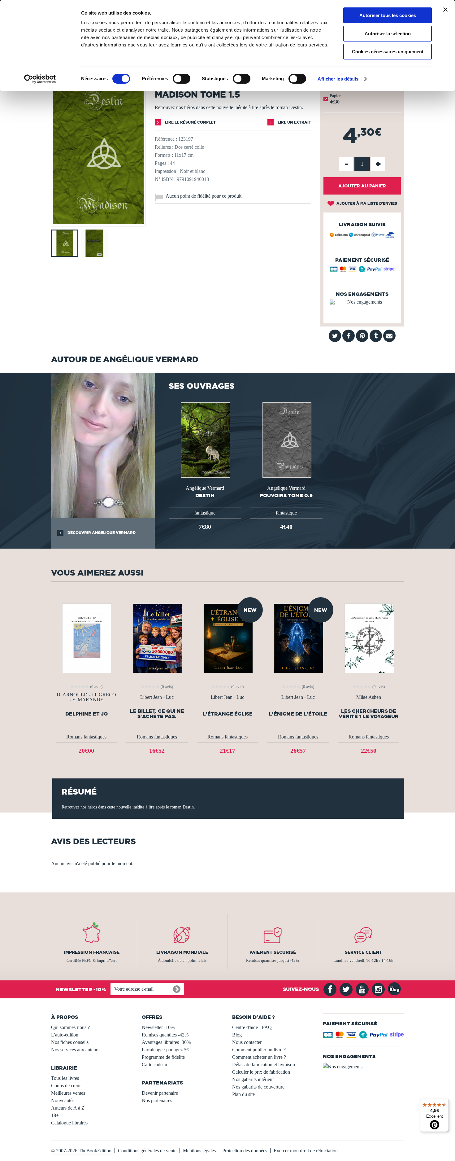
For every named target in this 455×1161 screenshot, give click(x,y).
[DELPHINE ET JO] (86, 637)
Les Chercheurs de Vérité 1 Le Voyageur (369, 713)
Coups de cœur (66, 1085)
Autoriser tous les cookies (387, 15)
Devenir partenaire (160, 1093)
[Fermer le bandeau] (445, 9)
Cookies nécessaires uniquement (387, 51)
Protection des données (244, 1150)
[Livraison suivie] (362, 236)
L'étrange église (228, 713)
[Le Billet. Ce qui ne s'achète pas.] (157, 637)
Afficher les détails (338, 78)
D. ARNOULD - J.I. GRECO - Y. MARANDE (86, 697)
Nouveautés (62, 1100)
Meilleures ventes (68, 1093)
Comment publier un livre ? (259, 1049)
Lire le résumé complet (190, 122)
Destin (204, 495)
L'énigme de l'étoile (298, 713)
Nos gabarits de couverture (258, 1086)
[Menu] (445, 1102)
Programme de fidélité (163, 1057)
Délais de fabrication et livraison (263, 1064)
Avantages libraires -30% (166, 1042)
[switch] (181, 79)
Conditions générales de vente (147, 1150)
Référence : (166, 139)
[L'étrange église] (227, 637)
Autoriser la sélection (388, 33)
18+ (55, 1115)
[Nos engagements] (362, 302)
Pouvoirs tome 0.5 (286, 495)
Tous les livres (65, 1078)
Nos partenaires (157, 1100)
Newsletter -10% (158, 1027)
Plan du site (243, 1094)
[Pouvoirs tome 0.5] (286, 439)
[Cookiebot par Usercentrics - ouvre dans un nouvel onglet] (40, 79)
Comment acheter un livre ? (259, 1057)
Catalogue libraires (69, 1122)
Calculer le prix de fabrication (261, 1072)
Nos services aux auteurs (75, 1049)
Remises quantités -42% (165, 1034)
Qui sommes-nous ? (70, 1027)
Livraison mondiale (182, 952)
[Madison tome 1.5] (98, 222)
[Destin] (205, 439)
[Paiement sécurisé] (362, 270)
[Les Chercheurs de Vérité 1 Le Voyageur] (368, 637)
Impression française (91, 952)
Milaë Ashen (368, 697)
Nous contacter (247, 1042)
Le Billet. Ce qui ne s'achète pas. (157, 713)
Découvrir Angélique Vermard (101, 533)
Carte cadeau (154, 1064)
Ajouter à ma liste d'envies (366, 203)
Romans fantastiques (86, 736)
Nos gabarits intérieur (253, 1079)
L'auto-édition (64, 1034)
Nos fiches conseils (70, 1042)
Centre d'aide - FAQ (252, 1027)
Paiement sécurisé (272, 952)
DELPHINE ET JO (86, 713)
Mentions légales (199, 1150)
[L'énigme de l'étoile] (298, 637)
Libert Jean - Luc (157, 697)
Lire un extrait (294, 122)
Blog (237, 1034)
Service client (363, 952)
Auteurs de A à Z (67, 1108)
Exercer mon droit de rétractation (306, 1150)
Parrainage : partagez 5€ (165, 1049)
